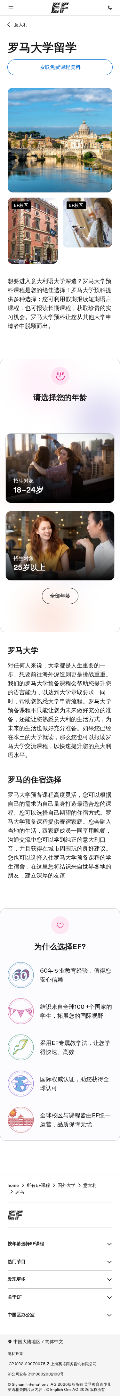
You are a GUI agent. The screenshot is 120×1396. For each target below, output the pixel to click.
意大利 (21, 24)
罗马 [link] (19, 1191)
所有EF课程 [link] (38, 1185)
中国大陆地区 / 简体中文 (38, 1341)
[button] (11, 7)
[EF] (60, 8)
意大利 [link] (90, 1185)
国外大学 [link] (67, 1185)
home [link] (13, 1185)
